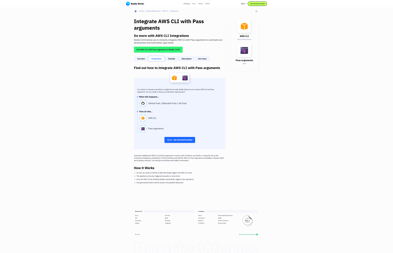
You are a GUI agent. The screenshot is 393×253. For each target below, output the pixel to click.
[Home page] (136, 11)
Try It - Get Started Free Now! (180, 140)
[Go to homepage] (135, 3)
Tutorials (171, 59)
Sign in (243, 4)
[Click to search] (256, 11)
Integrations (156, 59)
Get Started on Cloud (257, 4)
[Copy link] (156, 168)
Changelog (186, 4)
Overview (141, 59)
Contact (207, 4)
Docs (194, 4)
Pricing (200, 4)
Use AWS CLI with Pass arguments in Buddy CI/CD (158, 49)
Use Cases (202, 59)
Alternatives (187, 59)
